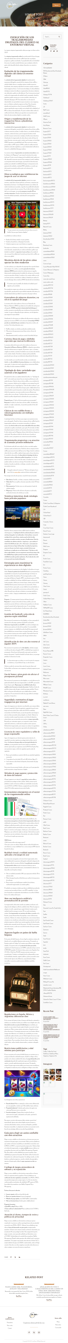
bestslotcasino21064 (48, 199)
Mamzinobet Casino (48, 681)
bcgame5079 (47, 156)
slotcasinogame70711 (48, 874)
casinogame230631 (48, 402)
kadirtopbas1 (46, 648)
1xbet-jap (45, 82)
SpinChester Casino (48, 923)
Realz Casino (46, 828)
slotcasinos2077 (47, 883)
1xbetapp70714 (47, 94)
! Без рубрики (47, 68)
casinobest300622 (48, 334)
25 (44, 107)
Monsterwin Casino (48, 691)
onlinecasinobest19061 (49, 733)
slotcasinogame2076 (48, 865)
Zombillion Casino (47, 1002)
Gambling (45, 571)
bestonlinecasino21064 (49, 190)
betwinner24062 (47, 236)
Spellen (45, 914)
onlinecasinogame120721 (49, 748)
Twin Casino (46, 963)
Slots (44, 905)
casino (44, 260)
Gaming (45, 583)
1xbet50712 (46, 91)
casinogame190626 (48, 386)
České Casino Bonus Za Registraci (51, 503)
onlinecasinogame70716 (49, 791)
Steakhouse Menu (53, 1053)
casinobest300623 (48, 337)
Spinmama (46, 929)
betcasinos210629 (48, 217)
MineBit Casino (47, 688)
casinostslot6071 (47, 491)
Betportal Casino (47, 227)
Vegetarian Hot (53, 1056)
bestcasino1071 (47, 168)
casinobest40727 (48, 343)
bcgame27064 (47, 150)
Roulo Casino (46, 856)
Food (55, 1051)
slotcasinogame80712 (48, 877)
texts (44, 945)
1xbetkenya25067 (48, 101)
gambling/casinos (47, 574)
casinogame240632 (48, 405)
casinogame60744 (48, 426)
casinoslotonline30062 (49, 472)
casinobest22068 (47, 310)
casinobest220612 (48, 306)
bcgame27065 (47, 153)
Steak (44, 936)
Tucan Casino (46, 957)
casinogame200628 (48, 389)
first (44, 565)
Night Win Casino (47, 712)
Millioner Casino (47, 684)
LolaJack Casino (47, 669)
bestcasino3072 (47, 171)
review (44, 840)
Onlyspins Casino (47, 800)
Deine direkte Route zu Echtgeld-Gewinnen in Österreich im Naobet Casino (51, 1036)
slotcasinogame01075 (48, 862)
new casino (46, 706)
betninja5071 (46, 223)
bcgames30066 (47, 162)
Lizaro (44, 663)
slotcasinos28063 (47, 889)
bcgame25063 (47, 144)
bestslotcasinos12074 (48, 205)
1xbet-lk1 (45, 85)
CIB (44, 519)
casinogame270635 (48, 414)
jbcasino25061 (47, 626)
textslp (44, 948)
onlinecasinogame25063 (49, 760)
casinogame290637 (48, 420)
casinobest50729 (47, 349)
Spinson (45, 933)
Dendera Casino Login (48, 534)
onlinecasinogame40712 (49, 779)
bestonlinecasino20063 (49, 187)
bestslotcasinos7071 (48, 208)
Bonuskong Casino (47, 245)
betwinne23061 (47, 233)
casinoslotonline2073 (48, 466)
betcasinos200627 (48, 211)
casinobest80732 (47, 359)
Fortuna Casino (47, 568)
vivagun (45, 972)
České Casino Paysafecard (49, 506)
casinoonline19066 (48, 442)
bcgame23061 (47, 137)
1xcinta (44, 104)
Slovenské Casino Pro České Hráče (52, 908)
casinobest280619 (48, 328)
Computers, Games (48, 522)
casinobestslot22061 (48, 368)
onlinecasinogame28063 (49, 770)
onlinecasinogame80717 (49, 794)
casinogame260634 (48, 411)
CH (44, 509)
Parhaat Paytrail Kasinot (48, 803)
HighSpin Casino (47, 605)
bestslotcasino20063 (48, 196)
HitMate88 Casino (48, 608)
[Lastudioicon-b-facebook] (29, 1332)
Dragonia (45, 549)
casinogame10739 (48, 380)
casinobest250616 (48, 319)
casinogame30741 (48, 423)
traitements (45, 954)
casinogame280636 (48, 417)
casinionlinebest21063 (48, 257)
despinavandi (46, 537)
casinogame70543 (48, 429)
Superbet (45, 942)
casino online (17, 472)
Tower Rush (46, 951)
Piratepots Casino (47, 810)
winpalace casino (47, 985)
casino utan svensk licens (49, 279)
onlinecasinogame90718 (49, 797)
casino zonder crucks (48, 282)
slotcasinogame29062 (49, 868)
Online (45, 727)
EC (44, 555)
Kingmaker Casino (47, 657)
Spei (44, 911)
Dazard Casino (47, 531)
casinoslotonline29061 (48, 469)
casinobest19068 (47, 294)
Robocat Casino (47, 843)
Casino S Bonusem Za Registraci (51, 270)
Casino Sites (46, 276)
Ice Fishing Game (47, 611)
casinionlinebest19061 (48, 251)
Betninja (45, 220)
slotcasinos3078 (47, 899)
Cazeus (45, 500)
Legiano (45, 660)
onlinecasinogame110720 (49, 745)
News (44, 709)
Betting (45, 230)
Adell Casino (46, 116)
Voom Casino (46, 976)
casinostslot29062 (48, 485)
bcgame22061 (47, 134)
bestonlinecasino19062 (49, 184)
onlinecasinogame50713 (49, 782)
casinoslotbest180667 (48, 454)
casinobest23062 (47, 313)
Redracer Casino (47, 831)
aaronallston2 (46, 113)
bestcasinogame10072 (49, 180)
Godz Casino (46, 595)
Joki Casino (46, 641)
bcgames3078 (47, 165)
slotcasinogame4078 (48, 871)
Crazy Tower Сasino (48, 528)
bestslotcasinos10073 (48, 202)
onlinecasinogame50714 (49, 785)
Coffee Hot (50, 1051)
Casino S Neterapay (48, 273)
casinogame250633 (48, 408)
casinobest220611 (48, 303)
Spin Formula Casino (48, 920)
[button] (56, 5)
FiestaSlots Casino (47, 562)
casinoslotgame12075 (48, 460)
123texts (45, 76)
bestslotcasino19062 (48, 193)
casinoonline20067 (48, 448)
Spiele (44, 917)
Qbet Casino (46, 825)
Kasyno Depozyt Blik (48, 651)
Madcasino (46, 672)
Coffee (45, 1051)
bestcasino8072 (47, 177)
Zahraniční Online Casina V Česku (52, 999)
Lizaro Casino (46, 666)
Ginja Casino (46, 586)
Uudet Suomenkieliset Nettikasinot (51, 969)
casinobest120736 (48, 291)
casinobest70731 (47, 356)
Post (44, 816)
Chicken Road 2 (47, 515)
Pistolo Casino (46, 813)
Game (45, 577)
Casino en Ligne (47, 263)
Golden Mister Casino (48, 598)
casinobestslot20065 (48, 365)
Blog (33, 17)
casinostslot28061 (47, 482)
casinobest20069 (48, 297)
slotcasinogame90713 (48, 880)
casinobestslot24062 (48, 371)
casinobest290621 (48, 331)
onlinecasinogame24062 (49, 757)
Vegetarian (46, 1056)
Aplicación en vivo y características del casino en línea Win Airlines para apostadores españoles (51, 1027)
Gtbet (44, 601)
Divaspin (45, 543)
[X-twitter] (34, 1332)
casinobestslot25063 (48, 374)
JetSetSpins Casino (48, 632)
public (44, 822)
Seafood (45, 859)
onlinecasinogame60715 (49, 788)
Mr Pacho (45, 694)
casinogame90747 (48, 439)
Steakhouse (46, 1053)
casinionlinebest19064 (49, 254)
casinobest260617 (48, 322)
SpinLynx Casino (47, 926)
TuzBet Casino (46, 960)
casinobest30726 (47, 340)
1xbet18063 (46, 88)
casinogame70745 (48, 432)
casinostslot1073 (47, 479)
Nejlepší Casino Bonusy (49, 703)
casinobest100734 (48, 288)
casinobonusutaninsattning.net (50, 377)
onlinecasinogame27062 (49, 767)
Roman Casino (46, 853)
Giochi (45, 589)
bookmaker (46, 248)
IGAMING (46, 614)
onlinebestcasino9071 (48, 730)
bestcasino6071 (47, 174)
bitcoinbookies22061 (48, 239)
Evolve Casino (46, 558)
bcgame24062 (47, 140)
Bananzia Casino (47, 128)
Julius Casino (46, 645)
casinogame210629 (48, 396)
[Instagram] (39, 1332)
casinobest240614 (48, 316)
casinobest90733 (47, 362)
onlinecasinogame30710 (49, 776)
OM (44, 720)
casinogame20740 (48, 392)
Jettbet (44, 635)
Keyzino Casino (47, 654)
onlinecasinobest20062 (49, 736)
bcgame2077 (47, 131)
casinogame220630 (48, 399)
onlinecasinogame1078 (49, 742)
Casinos (45, 451)
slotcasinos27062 (47, 886)
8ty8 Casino (46, 110)
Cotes (44, 525)
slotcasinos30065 (47, 896)
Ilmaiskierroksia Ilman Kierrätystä (51, 617)
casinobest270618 (48, 325)
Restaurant (45, 837)
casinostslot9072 (47, 494)
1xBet (44, 79)
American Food (47, 122)
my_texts (45, 697)
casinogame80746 (48, 435)
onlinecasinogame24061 (49, 754)
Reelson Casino (47, 834)
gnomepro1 (46, 592)
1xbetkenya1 (46, 97)
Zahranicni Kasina (47, 996)
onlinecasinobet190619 (49, 739)
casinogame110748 (48, 383)
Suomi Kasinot (46, 939)
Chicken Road (46, 512)
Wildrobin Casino (47, 979)
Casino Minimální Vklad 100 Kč (51, 267)
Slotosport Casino (47, 902)
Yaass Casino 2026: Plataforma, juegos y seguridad (50, 1018)
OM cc (45, 723)
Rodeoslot (45, 850)
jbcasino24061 (47, 623)
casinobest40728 (48, 346)
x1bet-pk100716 (47, 993)
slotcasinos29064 (48, 893)
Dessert (45, 540)
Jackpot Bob (46, 620)
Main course (46, 678)
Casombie (45, 497)
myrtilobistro (46, 700)
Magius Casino (47, 675)
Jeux (44, 638)
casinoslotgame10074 (48, 457)
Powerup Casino (47, 819)
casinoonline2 (46, 445)
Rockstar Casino (47, 846)
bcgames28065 (47, 159)
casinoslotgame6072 (48, 463)
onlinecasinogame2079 (49, 751)
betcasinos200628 (48, 214)
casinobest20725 (47, 300)
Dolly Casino (46, 546)
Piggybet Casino (47, 807)
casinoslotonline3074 (48, 475)
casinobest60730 (47, 353)
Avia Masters (46, 125)
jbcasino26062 (47, 629)
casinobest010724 (48, 285)
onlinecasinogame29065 (49, 773)
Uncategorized (46, 966)
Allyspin (45, 119)
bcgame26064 (47, 147)
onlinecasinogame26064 (49, 764)
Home (29, 17)
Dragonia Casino (47, 552)
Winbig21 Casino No (48, 982)
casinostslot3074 (47, 488)
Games (45, 580)
